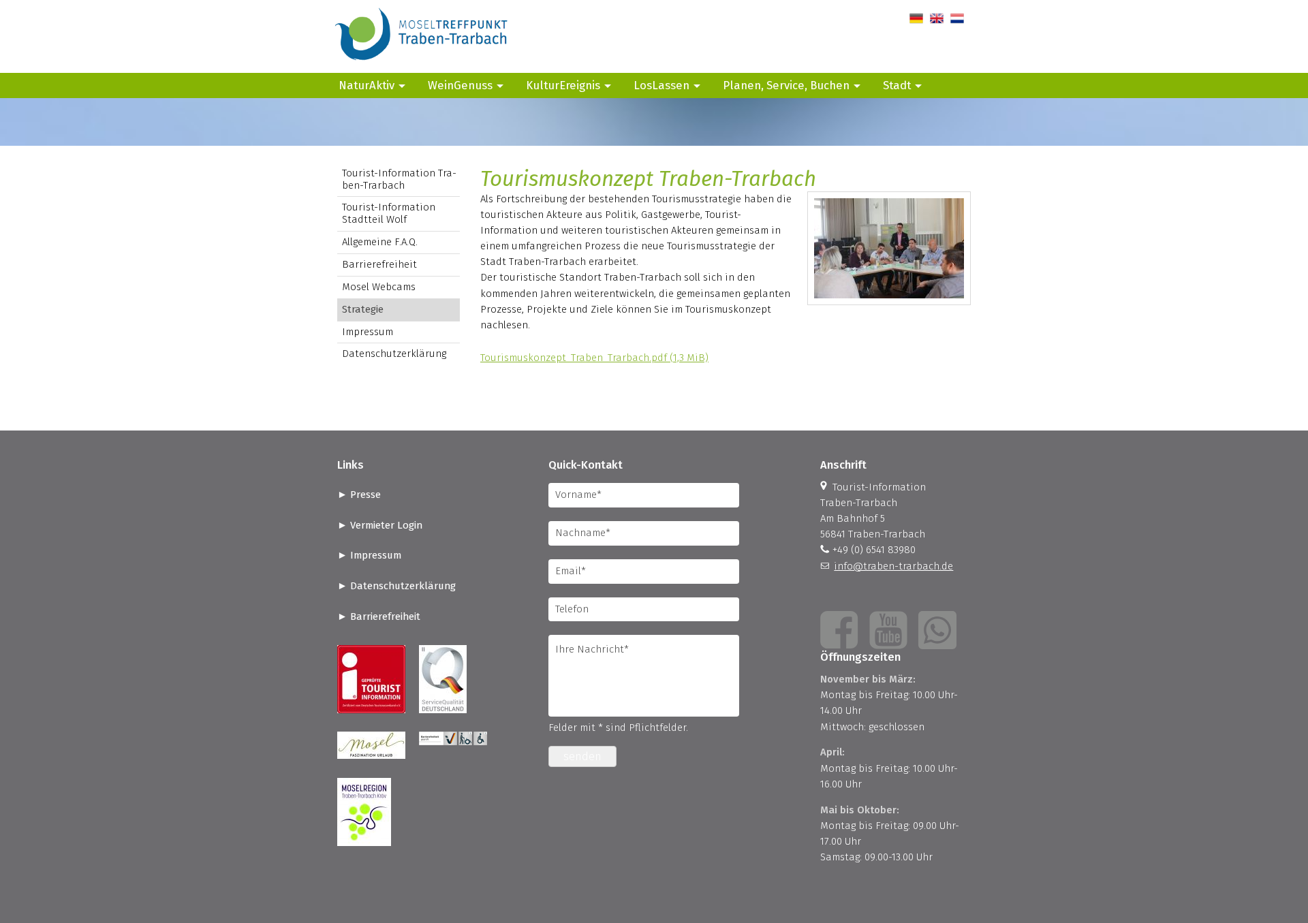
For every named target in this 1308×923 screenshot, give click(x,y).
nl (954, 18)
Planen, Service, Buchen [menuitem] (786, 85)
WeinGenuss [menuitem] (460, 85)
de (915, 18)
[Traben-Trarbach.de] (422, 65)
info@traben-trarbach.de (893, 566)
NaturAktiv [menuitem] (366, 85)
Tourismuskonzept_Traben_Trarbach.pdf (594, 357)
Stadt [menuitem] (897, 85)
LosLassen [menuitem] (661, 85)
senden (582, 756)
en (935, 18)
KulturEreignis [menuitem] (563, 85)
